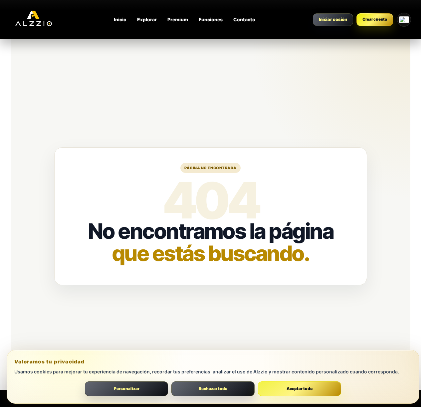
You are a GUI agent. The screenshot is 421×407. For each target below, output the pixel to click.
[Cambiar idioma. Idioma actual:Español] (404, 20)
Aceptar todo (300, 388)
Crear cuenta (374, 19)
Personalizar (126, 388)
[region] (210, 378)
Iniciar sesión (333, 19)
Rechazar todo (213, 388)
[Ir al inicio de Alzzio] (33, 19)
